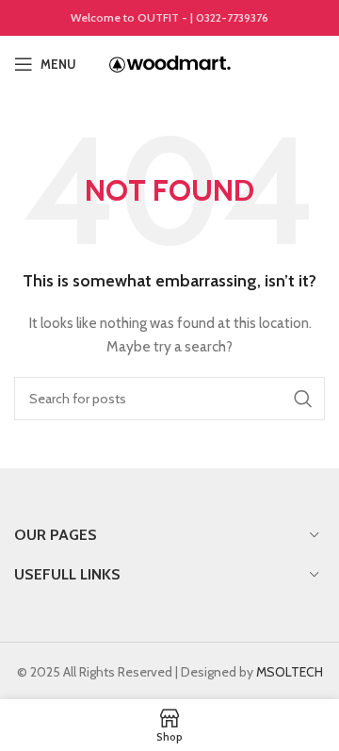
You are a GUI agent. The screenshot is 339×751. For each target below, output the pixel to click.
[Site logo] (170, 62)
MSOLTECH (289, 671)
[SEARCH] (303, 398)
